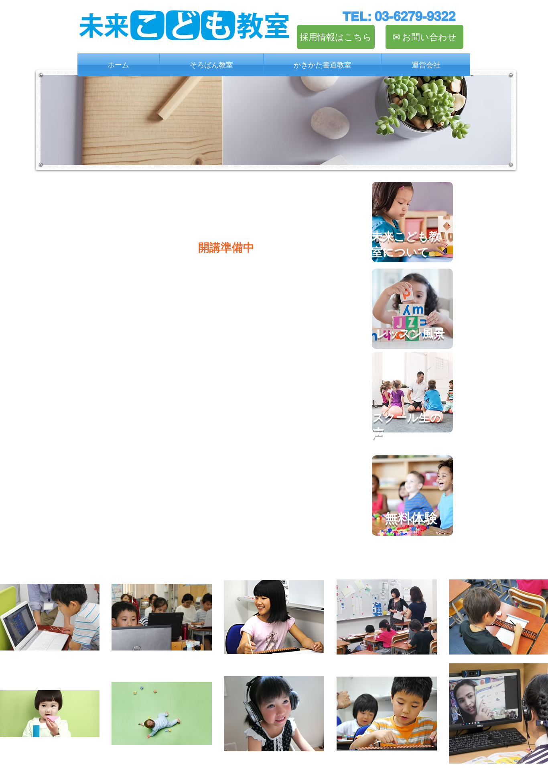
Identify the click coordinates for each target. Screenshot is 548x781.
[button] (211, 64)
